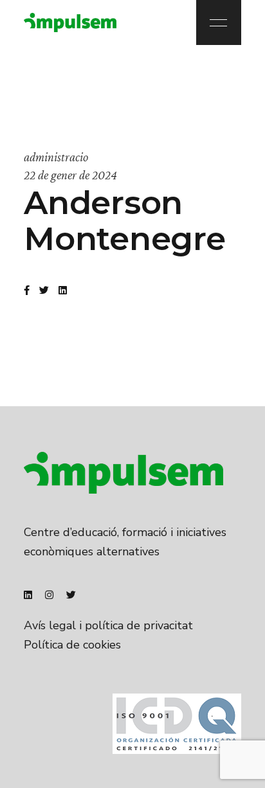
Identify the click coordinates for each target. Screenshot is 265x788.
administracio (56, 157)
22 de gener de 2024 (70, 175)
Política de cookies (72, 644)
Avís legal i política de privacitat (108, 625)
